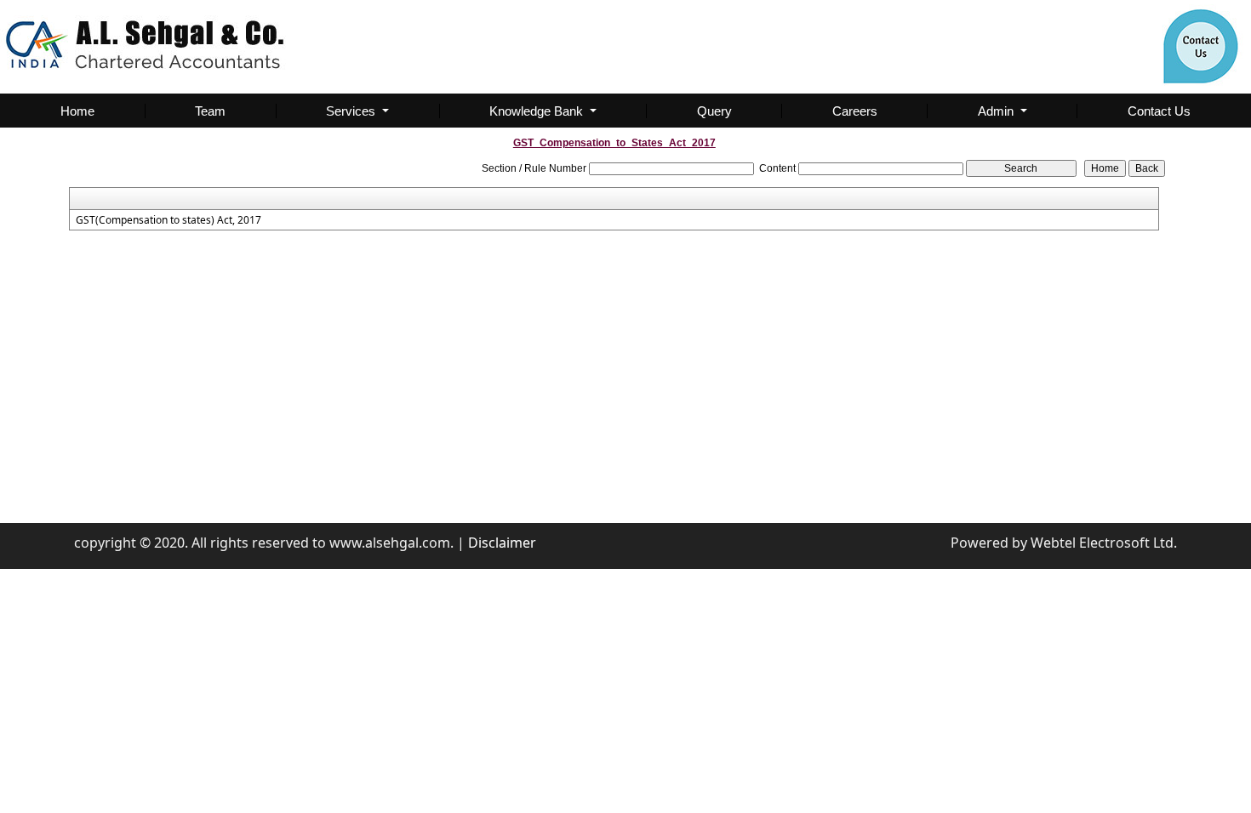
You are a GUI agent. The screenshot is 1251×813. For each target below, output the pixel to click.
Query (714, 111)
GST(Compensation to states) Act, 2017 (168, 220)
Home (77, 111)
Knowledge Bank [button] (537, 111)
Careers (854, 111)
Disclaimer (502, 542)
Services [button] (352, 111)
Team (210, 111)
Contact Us (1159, 111)
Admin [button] (997, 111)
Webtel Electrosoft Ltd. (1104, 542)
